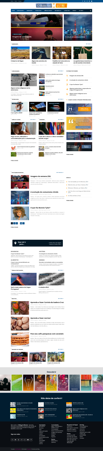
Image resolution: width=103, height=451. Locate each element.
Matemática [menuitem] (58, 10)
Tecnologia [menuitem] (38, 10)
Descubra (85, 136)
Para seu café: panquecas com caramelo (47, 334)
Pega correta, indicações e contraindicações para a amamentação (23, 137)
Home (12, 1)
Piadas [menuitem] (74, 10)
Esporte (17, 389)
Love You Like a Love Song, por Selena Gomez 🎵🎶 (79, 191)
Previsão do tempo (72, 436)
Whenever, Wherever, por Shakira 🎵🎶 (77, 188)
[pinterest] (89, 1)
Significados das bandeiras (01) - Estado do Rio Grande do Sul (83, 415)
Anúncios (82, 429)
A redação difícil (44, 287)
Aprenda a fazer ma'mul (40, 318)
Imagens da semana (56, 432)
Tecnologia (42, 440)
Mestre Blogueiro (34, 178)
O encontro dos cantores (51, 408)
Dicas (28, 389)
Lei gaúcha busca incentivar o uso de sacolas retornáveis (82, 62)
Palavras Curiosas (71, 431)
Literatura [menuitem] (67, 10)
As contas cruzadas (49, 402)
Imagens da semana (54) (53, 363)
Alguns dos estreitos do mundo (39, 62)
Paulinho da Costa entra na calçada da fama (61, 62)
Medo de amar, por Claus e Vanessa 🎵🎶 (78, 185)
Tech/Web (63, 389)
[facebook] (82, 1)
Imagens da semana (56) (21, 37)
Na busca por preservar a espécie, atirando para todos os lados (25, 153)
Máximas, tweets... (72, 429)
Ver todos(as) (59, 172)
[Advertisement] (37, 233)
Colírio (41, 434)
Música (41, 439)
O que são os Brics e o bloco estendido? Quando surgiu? (51, 137)
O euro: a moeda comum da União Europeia (53, 147)
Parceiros (82, 430)
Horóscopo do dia (44, 437)
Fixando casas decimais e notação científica (25, 403)
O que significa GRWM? (16, 112)
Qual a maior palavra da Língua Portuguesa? (52, 81)
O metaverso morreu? (53, 112)
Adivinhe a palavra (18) (78, 402)
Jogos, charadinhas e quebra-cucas (56, 427)
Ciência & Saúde (98, 389)
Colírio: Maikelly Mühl (50, 414)
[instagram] (87, 1)
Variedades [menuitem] (29, 10)
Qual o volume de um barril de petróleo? (52, 92)
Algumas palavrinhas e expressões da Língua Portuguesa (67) (80, 89)
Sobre (16, 1)
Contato (19, 1)
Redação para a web (85, 432)
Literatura (86, 389)
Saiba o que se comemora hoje (84, 109)
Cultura (5, 389)
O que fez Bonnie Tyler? (40, 208)
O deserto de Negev (17, 61)
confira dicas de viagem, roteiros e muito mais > (55, 243)
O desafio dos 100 (21, 414)
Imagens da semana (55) (35, 363)
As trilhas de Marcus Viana (74, 195)
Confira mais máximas (83, 127)
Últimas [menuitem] (81, 10)
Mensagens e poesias (40, 388)
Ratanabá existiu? (49, 86)
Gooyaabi (29, 449)
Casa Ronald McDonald (70, 442)
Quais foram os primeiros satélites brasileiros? (35, 113)
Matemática (75, 389)
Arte (51, 389)
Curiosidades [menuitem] (20, 10)
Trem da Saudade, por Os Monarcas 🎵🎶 (78, 181)
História (53, 434)
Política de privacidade (83, 434)
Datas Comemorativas (57, 431)
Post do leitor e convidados (84, 426)
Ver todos (88, 43)
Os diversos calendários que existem (54, 74)
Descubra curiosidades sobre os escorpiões (51, 262)
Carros (41, 443)
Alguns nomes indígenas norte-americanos (20, 89)
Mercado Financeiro (72, 438)
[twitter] (85, 1)
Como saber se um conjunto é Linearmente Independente (27, 409)
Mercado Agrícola (71, 440)
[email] (91, 1)
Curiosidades (54, 429)
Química (53, 442)
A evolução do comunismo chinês (75, 37)
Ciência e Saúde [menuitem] (48, 10)
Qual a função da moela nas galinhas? (26, 146)
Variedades (42, 436)
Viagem (41, 442)
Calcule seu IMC (71, 435)
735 (21, 223)
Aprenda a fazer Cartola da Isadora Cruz (47, 302)
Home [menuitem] (13, 10)
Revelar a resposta (86, 147)
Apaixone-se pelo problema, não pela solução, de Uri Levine (54, 153)
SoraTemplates (18, 449)
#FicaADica (42, 426)
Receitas (41, 428)
